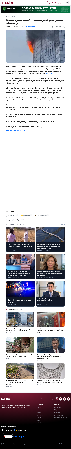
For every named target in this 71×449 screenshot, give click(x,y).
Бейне (39, 423)
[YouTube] (52, 2)
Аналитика (40, 410)
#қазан (25, 220)
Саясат (39, 407)
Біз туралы (57, 407)
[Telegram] (57, 26)
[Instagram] (48, 2)
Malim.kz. (49, 73)
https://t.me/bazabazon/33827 (16, 130)
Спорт (39, 420)
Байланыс (57, 412)
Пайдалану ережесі (60, 417)
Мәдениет (40, 415)
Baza (14, 69)
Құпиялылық (58, 415)
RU (67, 2)
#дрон (9, 220)
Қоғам (39, 412)
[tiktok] (59, 2)
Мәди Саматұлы (31, 26)
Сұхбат (39, 417)
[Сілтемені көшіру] (53, 26)
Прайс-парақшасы (64, 444)
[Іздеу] (62, 2)
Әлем (13, 16)
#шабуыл (17, 220)
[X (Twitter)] (63, 26)
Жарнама (57, 410)
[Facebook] (55, 2)
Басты (8, 16)
